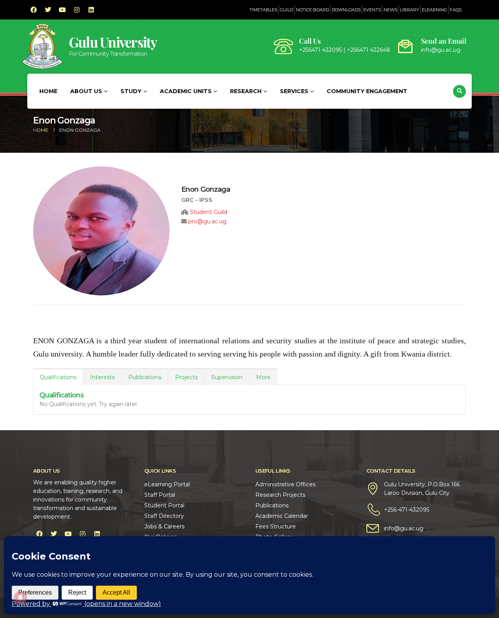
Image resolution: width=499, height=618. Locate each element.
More (263, 377)
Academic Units (186, 91)
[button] (459, 91)
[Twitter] (48, 10)
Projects (186, 377)
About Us (86, 91)
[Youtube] (62, 10)
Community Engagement (367, 91)
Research (246, 91)
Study (131, 91)
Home (48, 91)
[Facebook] (33, 10)
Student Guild (208, 211)
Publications (144, 377)
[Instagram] (77, 10)
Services (294, 91)
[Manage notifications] (20, 598)
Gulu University (113, 42)
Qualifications (58, 377)
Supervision (226, 377)
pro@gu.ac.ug (207, 221)
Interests (102, 377)
